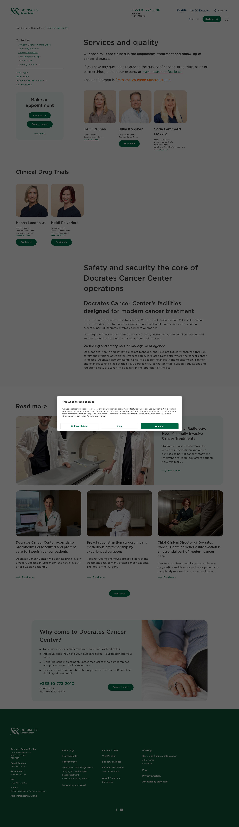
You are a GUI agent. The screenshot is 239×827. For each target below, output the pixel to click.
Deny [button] (119, 426)
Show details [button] (80, 426)
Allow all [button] (159, 426)
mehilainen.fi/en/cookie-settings (91, 416)
